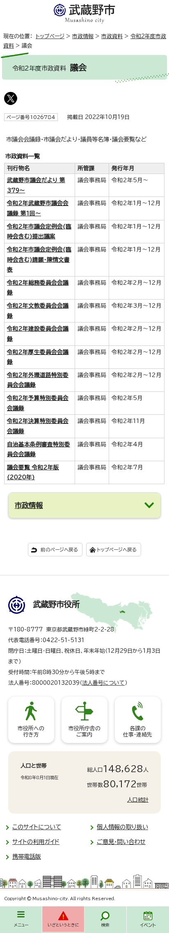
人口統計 (137, 800)
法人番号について (103, 683)
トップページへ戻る (117, 549)
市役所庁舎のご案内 (84, 732)
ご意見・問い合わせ (121, 842)
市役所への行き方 (31, 732)
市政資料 (112, 36)
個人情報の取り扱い (122, 827)
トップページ (50, 36)
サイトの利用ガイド (35, 842)
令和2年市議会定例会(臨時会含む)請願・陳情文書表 (39, 259)
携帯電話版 (26, 856)
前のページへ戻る (59, 549)
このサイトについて (36, 827)
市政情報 (83, 36)
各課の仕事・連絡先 (137, 732)
